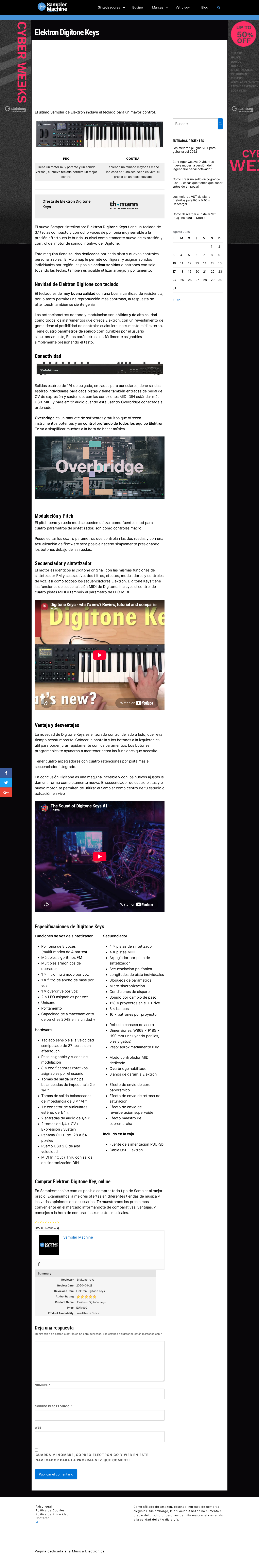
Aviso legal (44, 1506)
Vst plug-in (184, 7)
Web (38, 1427)
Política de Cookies (50, 1510)
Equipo (137, 7)
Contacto (42, 1518)
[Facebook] (39, 1264)
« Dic (176, 300)
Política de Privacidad (52, 1514)
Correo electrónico (53, 1406)
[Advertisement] (129, 73)
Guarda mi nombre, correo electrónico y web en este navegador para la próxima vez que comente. (92, 1457)
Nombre (42, 1385)
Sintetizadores (109, 7)
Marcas (157, 7)
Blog (204, 7)
